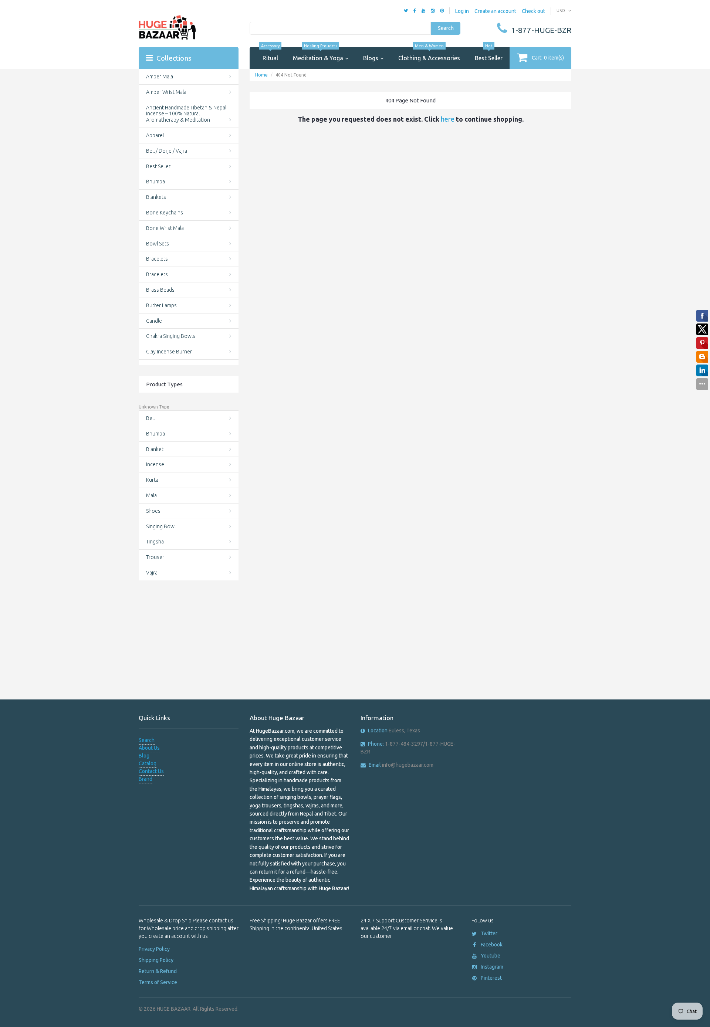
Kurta (152, 480)
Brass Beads (160, 290)
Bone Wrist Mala (165, 228)
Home (261, 74)
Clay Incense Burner (169, 352)
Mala (151, 495)
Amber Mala (159, 76)
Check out (533, 11)
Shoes (153, 511)
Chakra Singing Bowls (170, 336)
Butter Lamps (161, 305)
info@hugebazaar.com (401, 765)
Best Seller (489, 54)
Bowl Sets (157, 244)
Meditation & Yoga (318, 54)
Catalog (147, 763)
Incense (155, 464)
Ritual (270, 54)
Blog (144, 756)
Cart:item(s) (548, 58)
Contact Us (151, 771)
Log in (462, 11)
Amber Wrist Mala (166, 92)
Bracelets (157, 259)
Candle (154, 321)
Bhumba (155, 181)
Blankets (156, 197)
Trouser (155, 557)
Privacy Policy (154, 949)
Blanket (154, 449)
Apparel (155, 135)
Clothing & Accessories (429, 54)
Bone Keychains (164, 213)
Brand (145, 779)
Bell (150, 418)
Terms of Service (158, 982)
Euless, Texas (394, 730)
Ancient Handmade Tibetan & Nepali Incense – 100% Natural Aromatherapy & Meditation (186, 114)
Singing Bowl (161, 526)
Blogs (370, 58)
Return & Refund (158, 971)
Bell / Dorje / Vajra (166, 151)
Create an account (495, 11)
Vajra (152, 573)
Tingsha (155, 542)
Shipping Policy (156, 960)
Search (446, 28)
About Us (149, 748)
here (447, 119)
